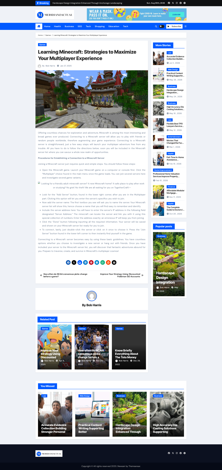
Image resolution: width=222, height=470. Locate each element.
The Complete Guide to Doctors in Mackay (175, 209)
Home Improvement (163, 170)
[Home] (38, 26)
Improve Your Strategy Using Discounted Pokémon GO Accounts (50, 357)
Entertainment (174, 137)
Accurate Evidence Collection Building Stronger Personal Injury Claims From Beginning (53, 431)
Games (42, 44)
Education (114, 26)
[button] (185, 26)
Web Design (173, 69)
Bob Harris (50, 66)
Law (169, 53)
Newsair (121, 466)
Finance (171, 187)
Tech (88, 26)
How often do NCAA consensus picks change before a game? (91, 355)
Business (69, 26)
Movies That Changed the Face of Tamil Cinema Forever (175, 144)
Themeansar (134, 466)
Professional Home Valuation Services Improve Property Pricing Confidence (166, 176)
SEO (80, 26)
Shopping (100, 26)
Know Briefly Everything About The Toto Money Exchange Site (126, 355)
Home (47, 26)
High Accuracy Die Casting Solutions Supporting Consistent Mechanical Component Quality (166, 433)
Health (57, 26)
